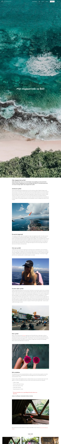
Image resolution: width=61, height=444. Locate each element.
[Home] (6, 1)
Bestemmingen (34, 1)
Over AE (43, 1)
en (59, 1)
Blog (39, 1)
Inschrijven (52, 1)
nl (57, 1)
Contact (47, 1)
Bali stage (24, 335)
